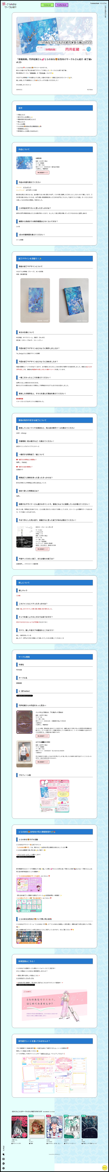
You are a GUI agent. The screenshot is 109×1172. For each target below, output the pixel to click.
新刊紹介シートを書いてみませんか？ (28, 131)
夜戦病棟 (33, 73)
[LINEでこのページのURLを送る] (3, 1159)
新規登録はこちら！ (23, 128)
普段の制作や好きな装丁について (27, 119)
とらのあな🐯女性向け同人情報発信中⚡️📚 (29, 126)
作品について (21, 114)
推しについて (21, 121)
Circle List (47, 5)
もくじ (104, 1167)
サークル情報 (21, 124)
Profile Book (61, 5)
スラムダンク (27, 187)
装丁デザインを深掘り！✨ (25, 117)
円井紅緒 (42, 73)
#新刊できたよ (45, 1054)
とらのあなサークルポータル (25, 978)
